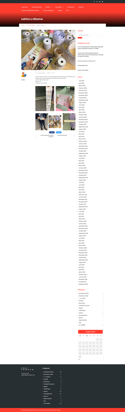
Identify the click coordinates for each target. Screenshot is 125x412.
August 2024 (82, 129)
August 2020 (82, 236)
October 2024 (82, 124)
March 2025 (82, 112)
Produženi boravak (84, 305)
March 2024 (82, 139)
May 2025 (81, 107)
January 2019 (82, 277)
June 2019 (81, 265)
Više (67, 10)
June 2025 (82, 105)
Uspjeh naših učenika (83, 70)
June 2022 (81, 185)
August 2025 (82, 102)
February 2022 (83, 194)
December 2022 (83, 170)
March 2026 (82, 85)
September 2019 (83, 260)
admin (23, 80)
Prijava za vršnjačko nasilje (30, 10)
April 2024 (81, 136)
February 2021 (82, 221)
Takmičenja (82, 310)
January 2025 (83, 117)
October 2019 (82, 257)
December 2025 (83, 93)
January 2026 (83, 90)
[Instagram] (97, 1)
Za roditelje (70, 7)
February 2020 (83, 248)
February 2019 (83, 274)
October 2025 (82, 98)
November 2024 (83, 122)
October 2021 (82, 204)
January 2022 (83, 197)
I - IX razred (39, 73)
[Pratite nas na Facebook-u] (94, 1)
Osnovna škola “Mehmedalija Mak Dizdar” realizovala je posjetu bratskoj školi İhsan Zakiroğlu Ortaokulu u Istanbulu (90, 54)
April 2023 (81, 163)
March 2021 (82, 219)
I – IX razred (82, 298)
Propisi (60, 10)
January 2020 (83, 250)
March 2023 (82, 165)
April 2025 (81, 110)
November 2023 (83, 148)
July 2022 (81, 182)
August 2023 (82, 156)
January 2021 (82, 223)
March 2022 (82, 192)
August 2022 (82, 180)
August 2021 (82, 209)
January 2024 (83, 143)
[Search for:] (91, 35)
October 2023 (82, 151)
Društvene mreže (83, 296)
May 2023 (81, 160)
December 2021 (83, 199)
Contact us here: (25, 373)
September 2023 (83, 153)
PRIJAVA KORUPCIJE (48, 10)
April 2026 (81, 83)
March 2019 (82, 272)
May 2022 (81, 187)
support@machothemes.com (28, 375)
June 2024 (82, 131)
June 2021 (81, 211)
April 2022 (81, 190)
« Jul (79, 359)
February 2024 (83, 141)
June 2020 (82, 238)
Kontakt (80, 7)
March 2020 (82, 245)
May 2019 (81, 267)
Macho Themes (57, 410)
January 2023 (83, 168)
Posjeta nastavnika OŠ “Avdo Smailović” (47, 136)
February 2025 (83, 114)
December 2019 (83, 252)
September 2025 (83, 100)
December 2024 (83, 119)
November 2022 (83, 173)
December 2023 (83, 146)
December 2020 (83, 226)
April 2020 (81, 243)
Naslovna (25, 7)
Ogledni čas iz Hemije (62, 135)
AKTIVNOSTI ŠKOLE (37, 7)
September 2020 (83, 233)
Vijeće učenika (83, 320)
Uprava (81, 317)
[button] (74, 10)
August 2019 (82, 262)
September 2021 (83, 206)
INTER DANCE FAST (83, 65)
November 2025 (83, 95)
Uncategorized (83, 315)
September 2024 (83, 127)
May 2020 (81, 240)
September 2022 (83, 177)
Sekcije (81, 308)
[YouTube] (102, 1)
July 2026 (81, 81)
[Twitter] (99, 1)
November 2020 (83, 228)
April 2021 (81, 216)
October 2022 (82, 175)
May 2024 (81, 134)
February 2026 (83, 88)
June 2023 (81, 158)
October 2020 (82, 231)
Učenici (48, 7)
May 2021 (81, 214)
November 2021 (83, 202)
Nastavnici (58, 7)
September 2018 (83, 284)
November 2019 (83, 255)
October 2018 (82, 282)
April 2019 (81, 269)
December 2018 (83, 279)
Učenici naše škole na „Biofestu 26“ (87, 61)
